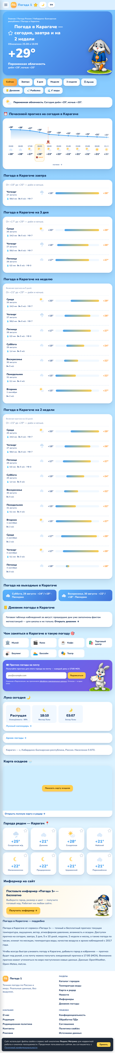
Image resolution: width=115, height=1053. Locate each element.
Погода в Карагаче (30, 21)
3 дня (40, 81)
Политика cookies (69, 1028)
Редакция (8, 1019)
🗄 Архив (89, 81)
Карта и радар (67, 990)
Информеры (66, 999)
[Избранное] (36, 5)
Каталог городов (69, 981)
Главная (12, 18)
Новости (64, 994)
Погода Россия (24, 18)
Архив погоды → (16, 738)
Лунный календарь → (19, 726)
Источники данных (70, 1033)
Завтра (25, 81)
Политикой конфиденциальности (20, 1047)
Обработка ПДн (68, 1019)
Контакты (8, 1028)
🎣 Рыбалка (33, 90)
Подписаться (76, 675)
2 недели (71, 81)
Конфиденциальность (72, 1015)
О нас (6, 1015)
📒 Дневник (13, 90)
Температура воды (70, 985)
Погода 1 (22, 5)
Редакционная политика (17, 1024)
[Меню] (6, 5)
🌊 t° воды (54, 90)
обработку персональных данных (53, 681)
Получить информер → (23, 910)
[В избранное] (10, 33)
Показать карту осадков (57, 788)
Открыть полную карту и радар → (25, 813)
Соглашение (66, 1024)
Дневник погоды (69, 1003)
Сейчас (10, 81)
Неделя (54, 81)
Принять (104, 1044)
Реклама (8, 1033)
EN (51, 4)
